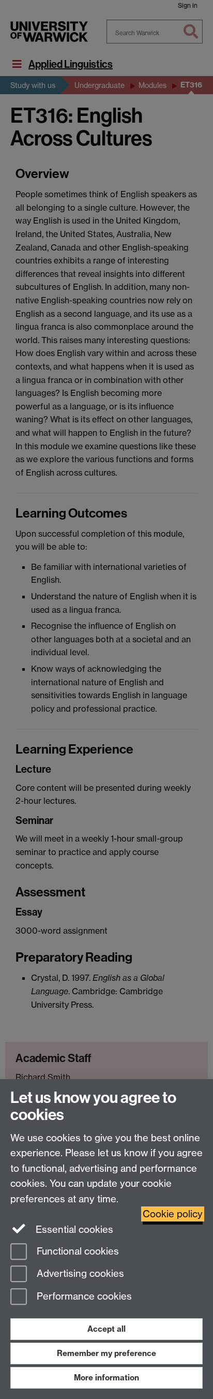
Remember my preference (106, 1353)
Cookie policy (173, 1214)
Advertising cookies (79, 1274)
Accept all (106, 1329)
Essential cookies (73, 1229)
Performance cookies (83, 1297)
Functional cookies (76, 1251)
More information (106, 1377)
